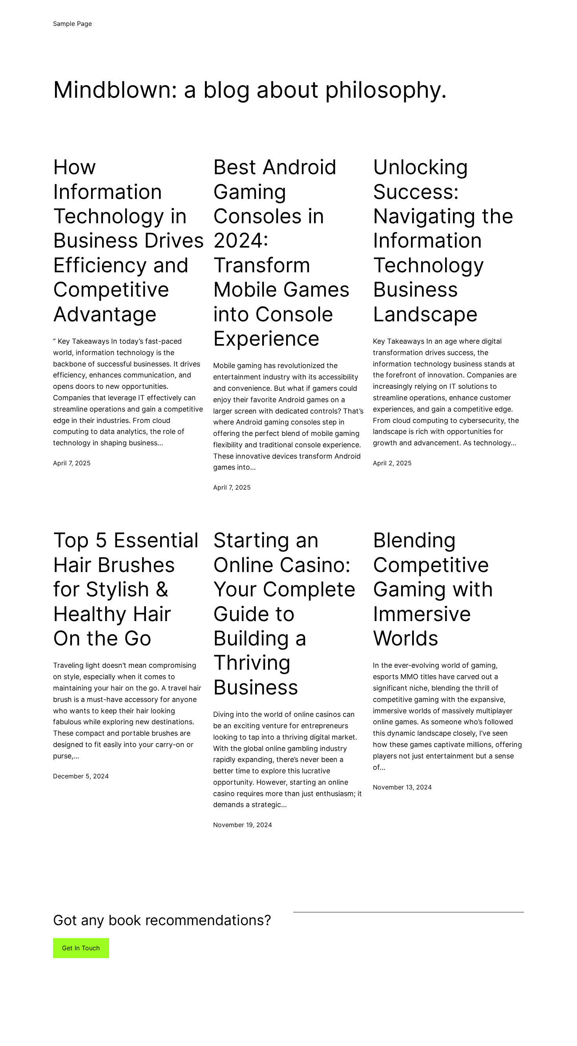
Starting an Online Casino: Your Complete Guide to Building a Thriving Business (284, 613)
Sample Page (72, 23)
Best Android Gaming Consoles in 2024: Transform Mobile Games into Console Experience (281, 253)
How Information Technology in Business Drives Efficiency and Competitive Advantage (128, 240)
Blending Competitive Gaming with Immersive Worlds (433, 589)
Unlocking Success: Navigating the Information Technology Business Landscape (443, 240)
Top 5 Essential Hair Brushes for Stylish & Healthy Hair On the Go (126, 589)
